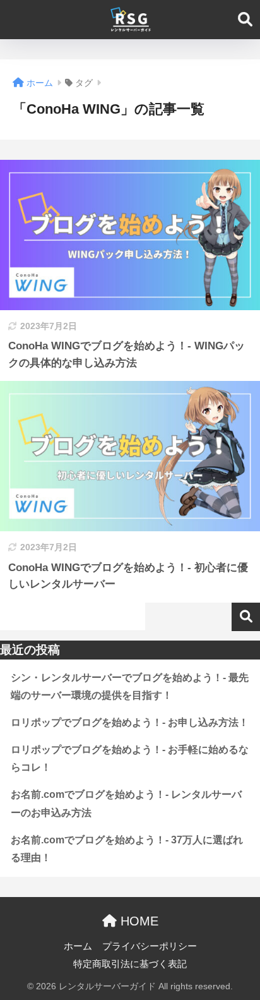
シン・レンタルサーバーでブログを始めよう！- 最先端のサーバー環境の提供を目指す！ (130, 686)
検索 (246, 617)
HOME (137, 921)
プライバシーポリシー (149, 946)
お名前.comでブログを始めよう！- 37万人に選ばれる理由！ (127, 849)
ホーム (78, 946)
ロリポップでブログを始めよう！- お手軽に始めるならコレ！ (130, 758)
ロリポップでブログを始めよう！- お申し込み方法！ (130, 722)
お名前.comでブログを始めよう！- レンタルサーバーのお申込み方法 (126, 803)
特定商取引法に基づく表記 (130, 964)
